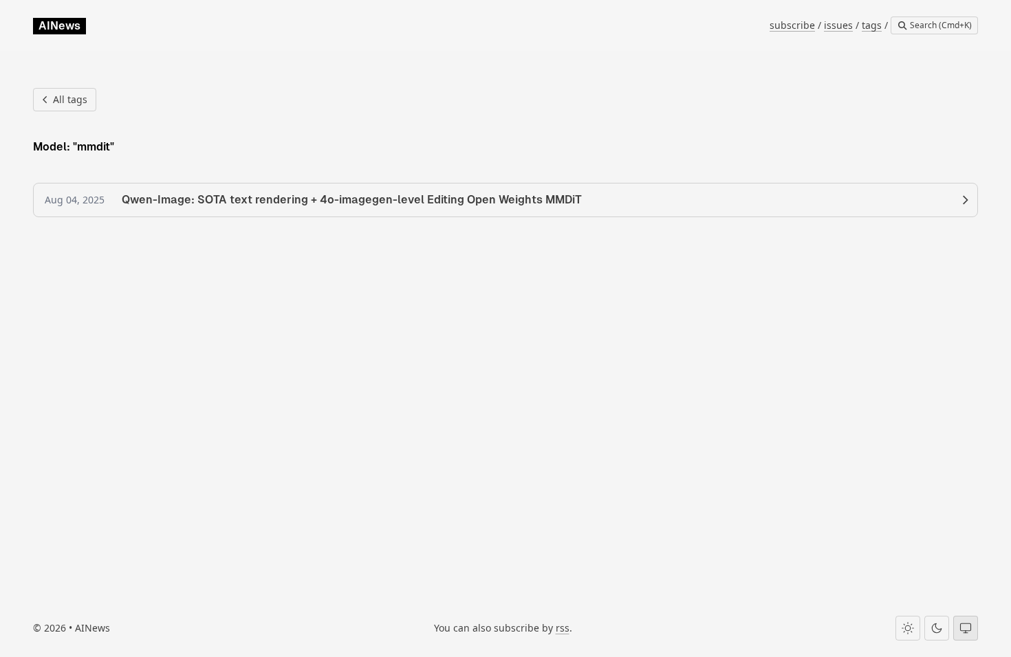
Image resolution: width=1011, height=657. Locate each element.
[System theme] (965, 628)
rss (562, 627)
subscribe (792, 25)
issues (838, 25)
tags (872, 25)
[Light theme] (907, 628)
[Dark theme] (936, 628)
